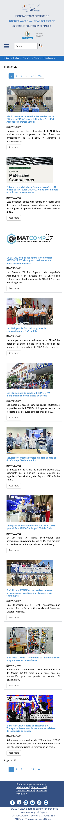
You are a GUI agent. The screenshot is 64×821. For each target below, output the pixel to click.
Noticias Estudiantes (44, 58)
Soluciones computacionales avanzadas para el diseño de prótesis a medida (31, 459)
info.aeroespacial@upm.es (41, 819)
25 (32, 76)
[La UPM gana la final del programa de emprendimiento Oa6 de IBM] (33, 311)
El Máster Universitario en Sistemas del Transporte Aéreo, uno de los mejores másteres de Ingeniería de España (32, 728)
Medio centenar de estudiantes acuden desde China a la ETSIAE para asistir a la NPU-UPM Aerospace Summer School (30, 119)
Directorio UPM (38, 788)
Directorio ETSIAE (25, 791)
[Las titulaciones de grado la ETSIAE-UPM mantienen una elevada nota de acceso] (33, 376)
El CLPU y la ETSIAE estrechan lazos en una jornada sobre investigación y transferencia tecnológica (29, 593)
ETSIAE (6, 58)
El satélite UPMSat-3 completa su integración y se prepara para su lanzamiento (33, 659)
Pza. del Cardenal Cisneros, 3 (26, 816)
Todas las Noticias (22, 58)
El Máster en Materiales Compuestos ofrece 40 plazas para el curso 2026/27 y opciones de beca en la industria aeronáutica (32, 190)
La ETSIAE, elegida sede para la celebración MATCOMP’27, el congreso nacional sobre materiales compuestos (29, 260)
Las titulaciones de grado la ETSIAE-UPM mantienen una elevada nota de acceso (28, 394)
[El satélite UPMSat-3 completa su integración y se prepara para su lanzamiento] (33, 640)
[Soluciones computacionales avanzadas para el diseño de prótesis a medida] (33, 440)
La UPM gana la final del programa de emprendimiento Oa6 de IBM (26, 329)
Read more (14, 147)
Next (40, 76)
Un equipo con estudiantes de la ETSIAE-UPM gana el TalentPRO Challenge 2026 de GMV (31, 527)
